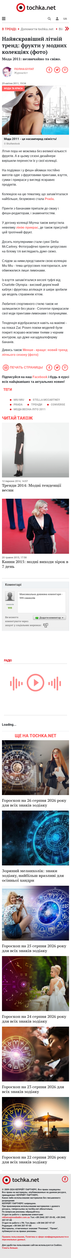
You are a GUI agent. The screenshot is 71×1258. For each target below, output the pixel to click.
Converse (58, 404)
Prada (18, 404)
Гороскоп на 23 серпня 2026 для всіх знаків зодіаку (33, 1089)
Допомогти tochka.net (37, 29)
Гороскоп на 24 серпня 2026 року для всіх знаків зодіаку (34, 1019)
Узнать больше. (10, 1248)
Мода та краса (13, 88)
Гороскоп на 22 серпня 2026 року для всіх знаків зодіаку (34, 1159)
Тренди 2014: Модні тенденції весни (31, 488)
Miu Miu (19, 399)
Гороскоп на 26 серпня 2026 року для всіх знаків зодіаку (34, 803)
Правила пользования (13, 1237)
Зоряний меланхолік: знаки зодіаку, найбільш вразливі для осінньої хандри (33, 875)
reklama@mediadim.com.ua (16, 1217)
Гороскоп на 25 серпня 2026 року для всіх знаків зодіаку (34, 948)
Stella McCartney (46, 399)
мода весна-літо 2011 (30, 409)
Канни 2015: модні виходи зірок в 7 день (35, 564)
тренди (36, 404)
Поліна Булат (24, 69)
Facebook (40, 377)
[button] (57, 19)
